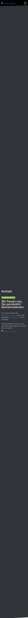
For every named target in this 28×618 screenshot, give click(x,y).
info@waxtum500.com (8, 315)
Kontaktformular (14, 317)
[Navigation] (25, 3)
